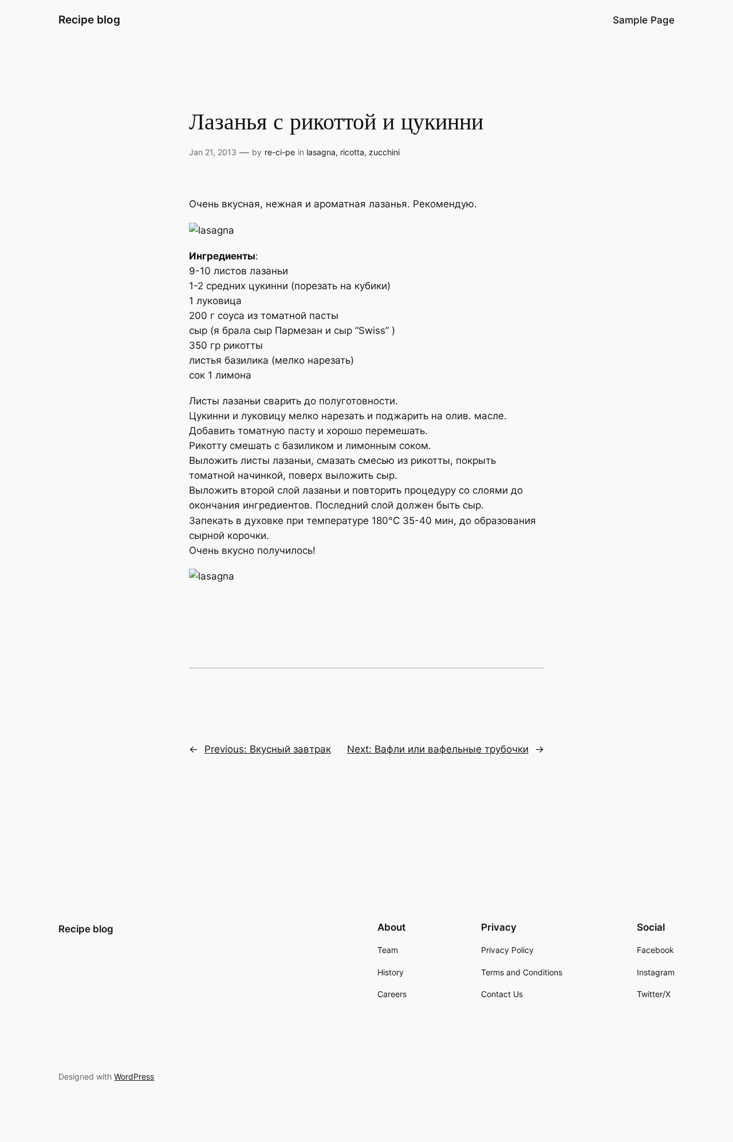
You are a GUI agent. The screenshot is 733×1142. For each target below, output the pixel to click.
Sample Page (644, 20)
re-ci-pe (280, 152)
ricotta (352, 152)
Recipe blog (89, 19)
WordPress (134, 1076)
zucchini (384, 152)
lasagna (321, 152)
